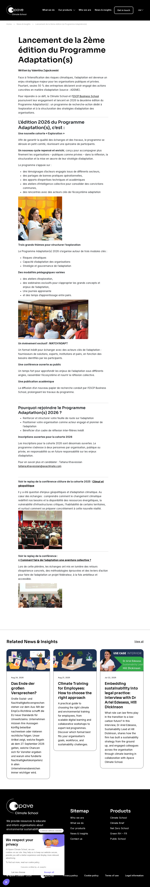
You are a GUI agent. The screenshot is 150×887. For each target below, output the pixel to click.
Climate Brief (117, 823)
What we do (48, 10)
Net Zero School (119, 828)
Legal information (134, 875)
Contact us (76, 838)
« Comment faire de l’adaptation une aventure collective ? (54, 560)
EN (139, 10)
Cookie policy (91, 875)
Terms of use (112, 875)
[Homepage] (16, 10)
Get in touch (123, 10)
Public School (118, 838)
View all (139, 641)
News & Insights (23, 24)
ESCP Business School (86, 96)
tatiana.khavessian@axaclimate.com (39, 466)
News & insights (103, 10)
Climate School (118, 817)
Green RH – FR (118, 833)
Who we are (85, 10)
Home (9, 24)
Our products (65, 10)
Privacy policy (70, 875)
